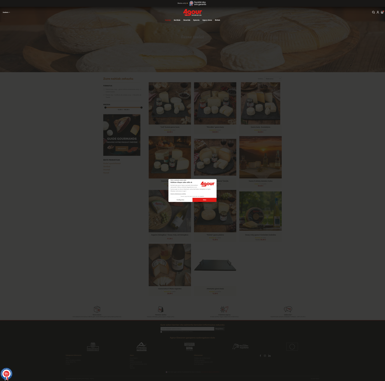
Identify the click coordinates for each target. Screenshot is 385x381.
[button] (373, 12)
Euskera (6, 12)
